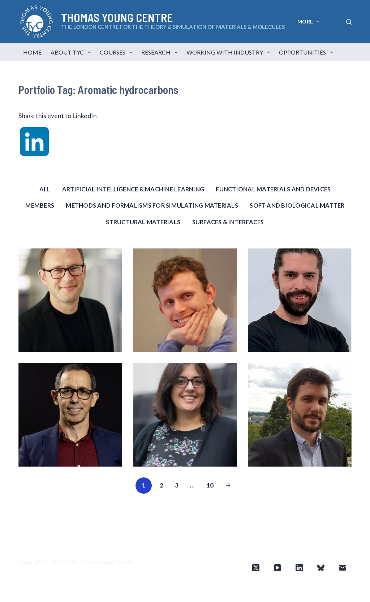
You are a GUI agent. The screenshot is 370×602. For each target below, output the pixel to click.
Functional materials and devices (273, 189)
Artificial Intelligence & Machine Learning (133, 189)
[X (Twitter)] (256, 568)
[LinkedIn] (299, 568)
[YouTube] (277, 568)
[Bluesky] (321, 568)
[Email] (343, 568)
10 (210, 485)
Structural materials (143, 221)
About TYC (67, 52)
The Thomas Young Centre (100, 562)
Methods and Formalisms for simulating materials (152, 205)
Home (32, 52)
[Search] (349, 22)
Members (39, 205)
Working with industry (224, 52)
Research (156, 52)
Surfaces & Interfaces (228, 221)
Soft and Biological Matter (297, 205)
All (45, 189)
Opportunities (302, 52)
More (305, 21)
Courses (112, 52)
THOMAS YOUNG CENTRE (117, 17)
